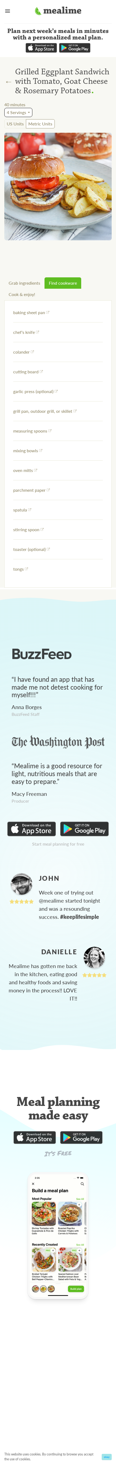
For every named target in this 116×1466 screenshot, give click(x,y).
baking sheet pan (29, 312)
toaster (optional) (29, 549)
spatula (20, 510)
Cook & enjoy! (22, 294)
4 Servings (16, 112)
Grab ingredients (24, 283)
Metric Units (40, 124)
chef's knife (24, 332)
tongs (18, 569)
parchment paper (29, 490)
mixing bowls (25, 450)
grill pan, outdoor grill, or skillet (42, 411)
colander (21, 352)
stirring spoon (26, 529)
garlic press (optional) (33, 391)
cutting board (26, 371)
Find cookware (63, 283)
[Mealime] (58, 11)
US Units (15, 124)
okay (107, 1457)
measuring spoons (30, 431)
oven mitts (23, 470)
